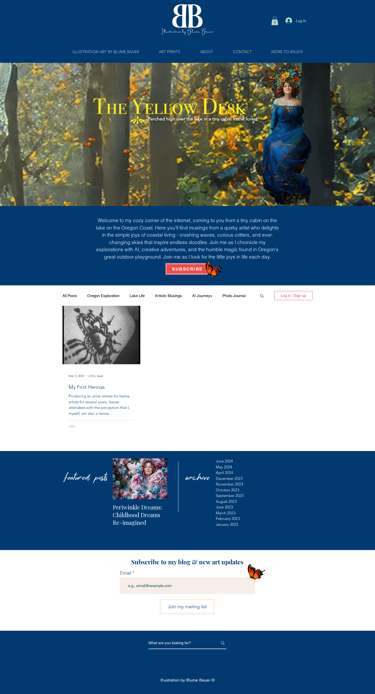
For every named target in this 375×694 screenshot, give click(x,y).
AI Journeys (202, 296)
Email (125, 573)
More (226, 296)
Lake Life (137, 296)
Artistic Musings (168, 296)
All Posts (69, 296)
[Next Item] (159, 479)
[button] (274, 21)
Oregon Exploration (103, 296)
